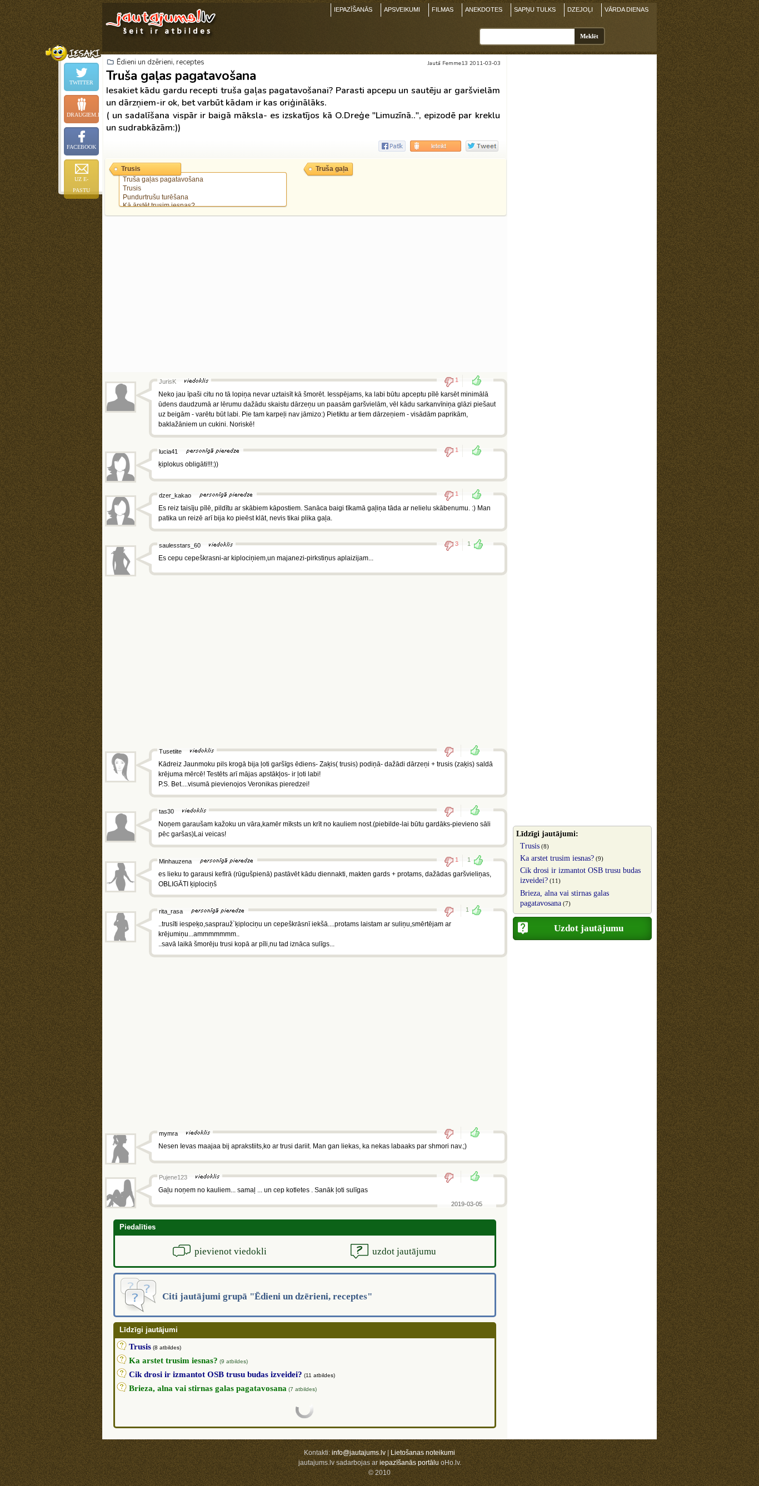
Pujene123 (173, 1177)
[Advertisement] (304, 294)
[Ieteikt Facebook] (392, 146)
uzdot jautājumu (404, 1251)
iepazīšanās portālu (409, 1463)
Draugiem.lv (83, 115)
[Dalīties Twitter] (482, 146)
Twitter (81, 82)
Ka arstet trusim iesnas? (557, 858)
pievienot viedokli (230, 1251)
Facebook (81, 147)
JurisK (167, 381)
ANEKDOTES (483, 9)
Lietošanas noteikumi (423, 1453)
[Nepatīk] (452, 751)
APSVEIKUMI (402, 9)
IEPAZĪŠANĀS (353, 9)
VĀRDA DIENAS (626, 9)
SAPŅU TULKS (535, 9)
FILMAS (442, 9)
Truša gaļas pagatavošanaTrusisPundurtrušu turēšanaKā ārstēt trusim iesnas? (163, 192)
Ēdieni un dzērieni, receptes (160, 62)
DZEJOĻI (580, 9)
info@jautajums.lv (359, 1453)
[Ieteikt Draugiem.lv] (435, 146)
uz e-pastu (81, 184)
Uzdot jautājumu (588, 928)
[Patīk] (473, 381)
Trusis (530, 846)
